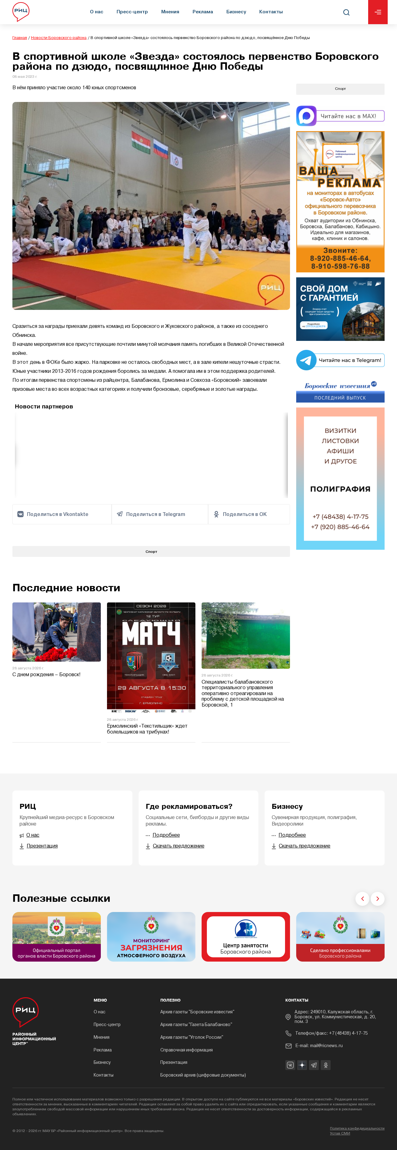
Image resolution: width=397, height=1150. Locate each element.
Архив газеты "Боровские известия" (197, 1012)
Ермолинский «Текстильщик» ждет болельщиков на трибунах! (147, 729)
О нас (96, 12)
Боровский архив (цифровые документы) (203, 1075)
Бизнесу (236, 12)
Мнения (170, 12)
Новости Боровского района (59, 38)
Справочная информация (186, 1050)
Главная (19, 38)
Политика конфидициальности (357, 1128)
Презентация (173, 1063)
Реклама (203, 12)
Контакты (271, 12)
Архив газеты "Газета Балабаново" (196, 1025)
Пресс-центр (132, 12)
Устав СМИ (340, 1133)
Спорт (151, 551)
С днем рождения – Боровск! (46, 675)
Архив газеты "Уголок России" (191, 1038)
